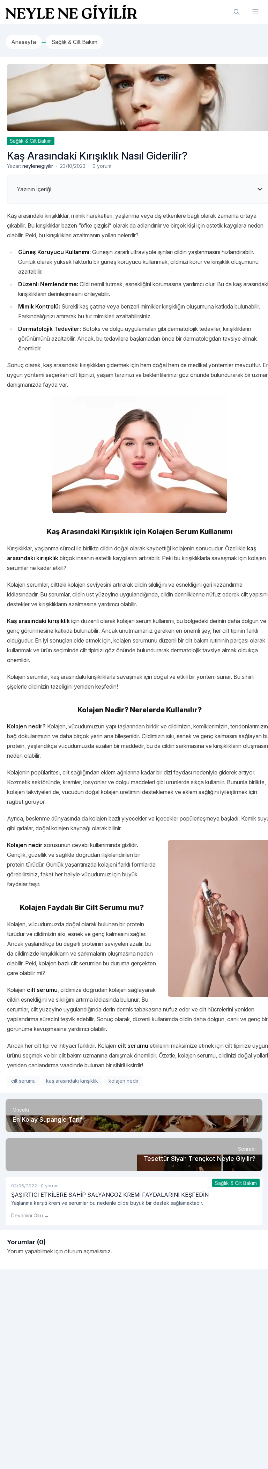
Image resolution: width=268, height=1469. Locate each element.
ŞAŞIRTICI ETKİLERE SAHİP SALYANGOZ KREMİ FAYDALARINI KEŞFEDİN (110, 1194)
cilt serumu (23, 1081)
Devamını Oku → (30, 1215)
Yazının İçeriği (34, 189)
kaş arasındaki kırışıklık (72, 1081)
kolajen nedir (124, 1081)
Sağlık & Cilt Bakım (31, 141)
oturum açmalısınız (87, 1251)
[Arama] (236, 12)
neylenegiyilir (37, 166)
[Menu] (255, 12)
